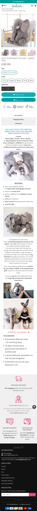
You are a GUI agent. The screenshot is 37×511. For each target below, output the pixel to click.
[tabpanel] (5, 52)
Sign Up (32, 494)
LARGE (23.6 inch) (9, 73)
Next (33, 30)
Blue (31, 81)
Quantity (4, 85)
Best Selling (9, 9)
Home (3, 9)
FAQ (2, 472)
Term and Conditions (7, 483)
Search (3, 469)
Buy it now (20, 100)
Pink (25, 81)
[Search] (32, 5)
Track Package (7, 453)
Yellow (18, 81)
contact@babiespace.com (10, 455)
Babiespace (14, 504)
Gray (4, 81)
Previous (3, 30)
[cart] (35, 5)
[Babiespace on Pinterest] (18, 500)
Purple (11, 81)
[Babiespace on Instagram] (21, 500)
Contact (3, 466)
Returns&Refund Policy (8, 478)
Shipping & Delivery (7, 481)
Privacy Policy (5, 475)
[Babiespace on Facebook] (16, 500)
